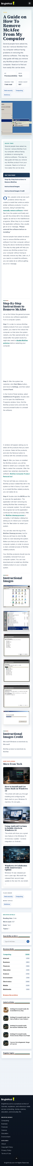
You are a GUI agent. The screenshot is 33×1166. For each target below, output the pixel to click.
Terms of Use (6, 1153)
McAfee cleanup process (15, 515)
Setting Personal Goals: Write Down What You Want (20, 1035)
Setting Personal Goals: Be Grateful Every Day (19, 1010)
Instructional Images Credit (15, 191)
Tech (5, 12)
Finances (16, 966)
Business (16, 962)
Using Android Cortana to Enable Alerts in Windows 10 (16, 828)
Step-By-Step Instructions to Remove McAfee (15, 181)
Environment (16, 978)
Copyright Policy (7, 1147)
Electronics (16, 981)
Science (16, 974)
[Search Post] (28, 941)
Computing (19, 90)
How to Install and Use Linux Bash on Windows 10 (16, 788)
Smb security (8, 90)
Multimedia (16, 989)
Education (16, 970)
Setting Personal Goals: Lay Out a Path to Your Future (20, 1018)
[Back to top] (16, 1158)
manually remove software (13, 210)
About (3, 1144)
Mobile (16, 985)
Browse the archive (10, 995)
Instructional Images (12, 186)
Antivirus (7, 95)
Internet (16, 958)
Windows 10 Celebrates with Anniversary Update (16, 867)
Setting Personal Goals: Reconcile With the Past (18, 1026)
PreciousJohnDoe (10, 76)
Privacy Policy (6, 1150)
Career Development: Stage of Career (20, 1043)
